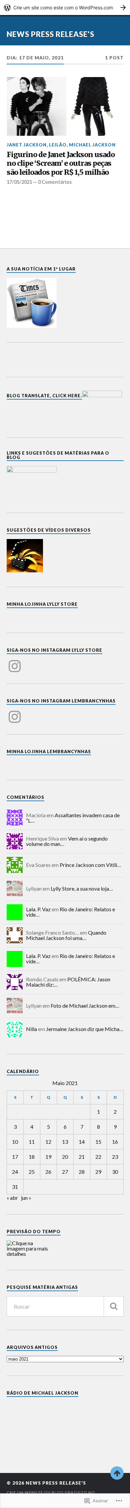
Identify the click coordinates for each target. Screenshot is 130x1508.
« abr (12, 1197)
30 (115, 1171)
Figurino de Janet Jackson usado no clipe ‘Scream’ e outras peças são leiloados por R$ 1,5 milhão (61, 163)
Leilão (58, 144)
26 (48, 1171)
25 (32, 1171)
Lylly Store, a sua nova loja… (82, 888)
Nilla (31, 1029)
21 (82, 1156)
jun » (26, 1197)
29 (98, 1171)
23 (115, 1156)
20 (65, 1156)
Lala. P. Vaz (38, 909)
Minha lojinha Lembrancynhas (49, 751)
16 (115, 1141)
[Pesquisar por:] (65, 1306)
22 (98, 1156)
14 (82, 1141)
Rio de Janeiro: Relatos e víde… (70, 912)
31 (15, 1186)
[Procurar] (114, 1306)
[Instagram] (15, 662)
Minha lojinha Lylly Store (42, 604)
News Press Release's (50, 34)
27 (65, 1171)
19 (48, 1156)
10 (15, 1141)
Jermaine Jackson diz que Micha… (84, 1029)
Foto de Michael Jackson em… (85, 1005)
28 (82, 1171)
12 (48, 1141)
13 (65, 1141)
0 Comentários (55, 182)
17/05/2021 (19, 182)
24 (15, 1171)
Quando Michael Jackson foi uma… (66, 935)
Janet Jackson (27, 144)
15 (98, 1141)
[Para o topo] (117, 1473)
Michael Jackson (92, 144)
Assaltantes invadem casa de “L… (73, 818)
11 (32, 1141)
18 (32, 1156)
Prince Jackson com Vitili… (90, 865)
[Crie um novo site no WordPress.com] (65, 7)
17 (15, 1156)
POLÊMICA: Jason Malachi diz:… (68, 982)
